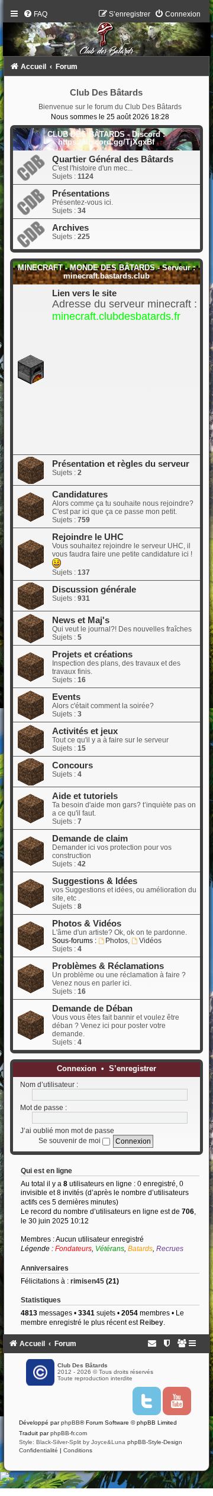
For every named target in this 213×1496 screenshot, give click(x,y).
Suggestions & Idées (94, 881)
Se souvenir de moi (70, 1141)
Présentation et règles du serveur (120, 464)
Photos (116, 941)
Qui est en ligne (46, 1170)
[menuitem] (35, 14)
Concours (72, 765)
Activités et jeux (85, 731)
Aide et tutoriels (85, 796)
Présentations (80, 193)
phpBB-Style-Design (154, 1442)
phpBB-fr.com (68, 1433)
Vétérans (109, 1249)
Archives (70, 228)
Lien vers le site (84, 293)
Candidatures (80, 494)
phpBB (70, 1422)
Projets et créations (92, 654)
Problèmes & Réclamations (108, 966)
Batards (140, 1249)
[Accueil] (107, 35)
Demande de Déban (92, 1008)
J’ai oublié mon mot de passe (67, 1131)
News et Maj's (80, 620)
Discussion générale (94, 589)
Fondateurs (73, 1249)
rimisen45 (87, 1281)
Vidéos (150, 941)
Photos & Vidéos (86, 923)
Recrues (169, 1249)
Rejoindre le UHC (88, 537)
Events (66, 697)
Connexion (76, 1068)
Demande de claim (90, 838)
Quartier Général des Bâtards (112, 159)
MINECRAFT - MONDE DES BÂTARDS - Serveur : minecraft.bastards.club (106, 271)
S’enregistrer (132, 1068)
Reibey (151, 1322)
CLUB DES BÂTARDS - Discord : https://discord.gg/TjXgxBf (106, 138)
